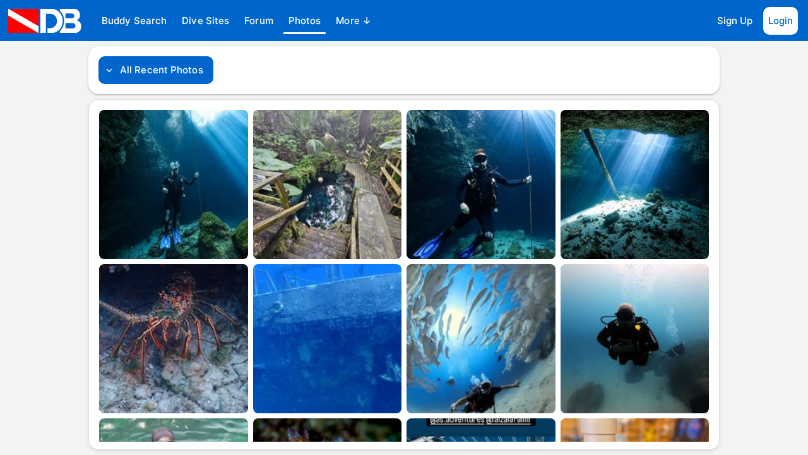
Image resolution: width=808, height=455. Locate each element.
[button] (134, 21)
